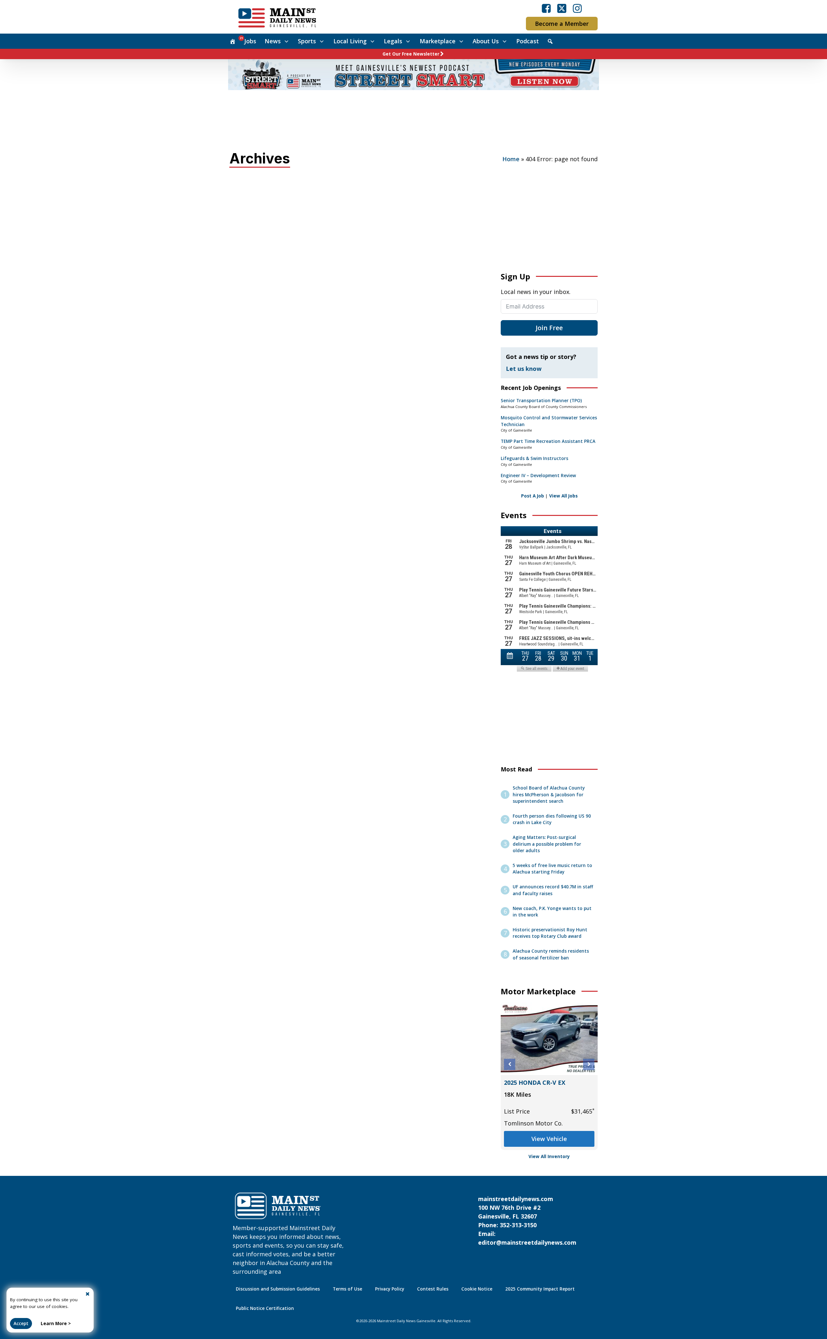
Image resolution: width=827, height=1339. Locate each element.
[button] (509, 1064)
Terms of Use (347, 1289)
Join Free (549, 327)
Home (510, 159)
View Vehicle (549, 1139)
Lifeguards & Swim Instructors (534, 458)
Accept (21, 1323)
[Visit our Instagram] (577, 8)
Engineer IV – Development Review (538, 475)
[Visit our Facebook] (546, 8)
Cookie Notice (476, 1289)
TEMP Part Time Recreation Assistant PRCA (548, 441)
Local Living (350, 41)
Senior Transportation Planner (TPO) (541, 400)
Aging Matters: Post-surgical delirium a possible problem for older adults (547, 843)
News (273, 41)
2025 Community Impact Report (540, 1289)
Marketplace (437, 41)
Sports (307, 41)
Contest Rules (432, 1289)
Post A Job (532, 496)
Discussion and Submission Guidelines (278, 1289)
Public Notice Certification (265, 1308)
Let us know (523, 368)
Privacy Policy (389, 1289)
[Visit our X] (562, 8)
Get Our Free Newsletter (410, 54)
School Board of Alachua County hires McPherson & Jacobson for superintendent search (549, 794)
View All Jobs (563, 496)
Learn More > (56, 1323)
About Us (486, 41)
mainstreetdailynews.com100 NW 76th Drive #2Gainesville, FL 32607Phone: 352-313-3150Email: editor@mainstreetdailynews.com (527, 1220)
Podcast (527, 41)
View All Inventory (549, 1156)
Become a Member (562, 23)
